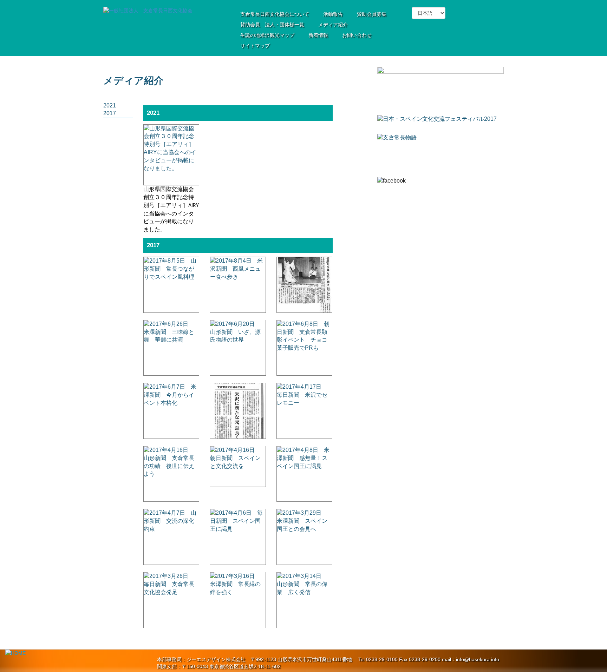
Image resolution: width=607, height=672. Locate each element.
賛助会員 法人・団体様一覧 (272, 24)
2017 (109, 113)
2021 (109, 105)
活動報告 (333, 14)
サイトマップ (255, 45)
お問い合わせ (357, 35)
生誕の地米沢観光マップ (267, 35)
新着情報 (318, 35)
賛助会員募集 (371, 14)
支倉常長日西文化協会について (274, 14)
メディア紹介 (333, 24)
